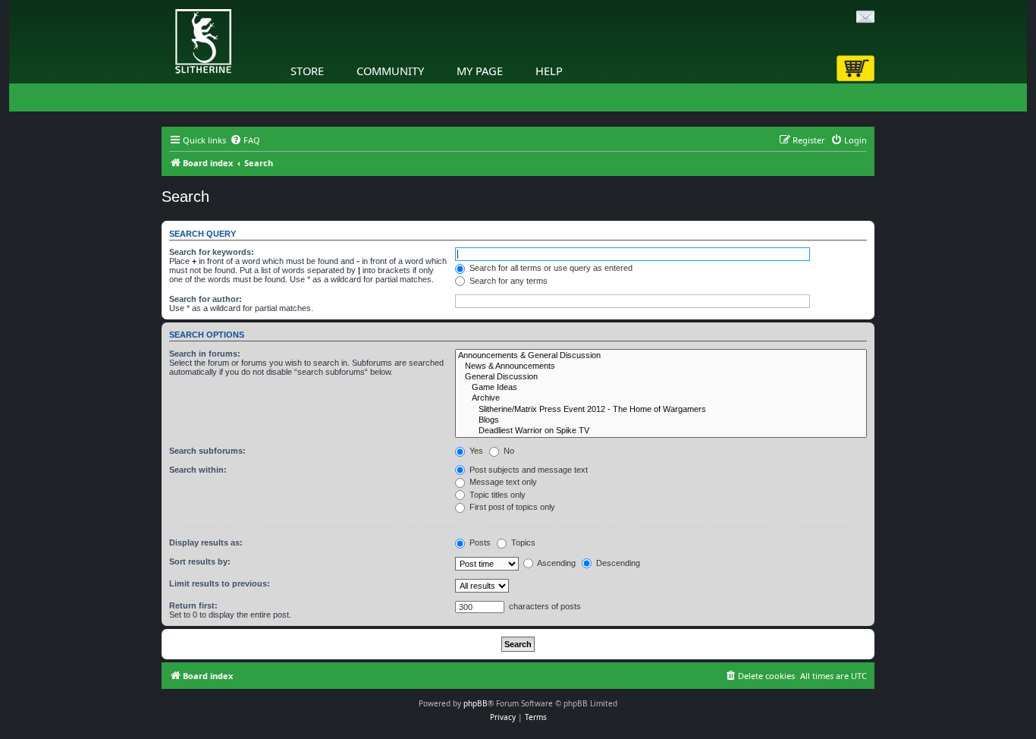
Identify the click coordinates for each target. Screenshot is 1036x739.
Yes (475, 450)
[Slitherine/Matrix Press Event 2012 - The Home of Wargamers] (661, 409)
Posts (479, 542)
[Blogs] (661, 420)
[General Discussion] (661, 377)
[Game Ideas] (661, 387)
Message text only (502, 481)
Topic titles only (496, 494)
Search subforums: (207, 450)
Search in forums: (204, 353)
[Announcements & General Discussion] (661, 356)
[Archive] (661, 398)
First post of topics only (511, 506)
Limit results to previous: (219, 583)
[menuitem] (245, 140)
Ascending (555, 563)
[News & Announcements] (661, 366)
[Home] (165, 4)
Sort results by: (200, 561)
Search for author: (205, 298)
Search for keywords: (211, 251)
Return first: (193, 605)
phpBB (475, 703)
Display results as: (206, 542)
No (507, 450)
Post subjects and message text (527, 469)
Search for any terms (507, 280)
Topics (522, 542)
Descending (617, 563)
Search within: (198, 469)
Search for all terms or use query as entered (550, 267)
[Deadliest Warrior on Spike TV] (661, 431)
